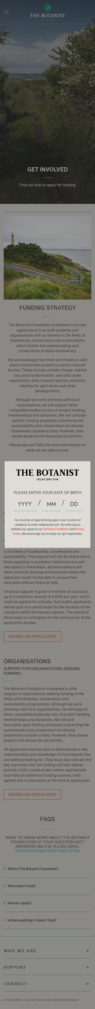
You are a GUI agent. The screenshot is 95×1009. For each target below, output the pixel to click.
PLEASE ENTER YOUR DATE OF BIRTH (47, 492)
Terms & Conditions (56, 529)
